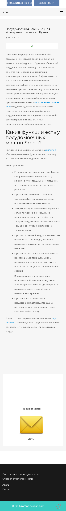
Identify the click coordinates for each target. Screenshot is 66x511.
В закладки (46, 2)
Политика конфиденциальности (20, 474)
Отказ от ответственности (17, 478)
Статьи (31, 438)
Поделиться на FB (19, 2)
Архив (5, 484)
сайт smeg (50, 149)
